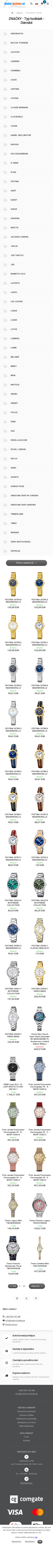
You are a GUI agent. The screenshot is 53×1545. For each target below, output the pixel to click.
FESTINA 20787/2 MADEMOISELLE (40, 815)
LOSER (14, 320)
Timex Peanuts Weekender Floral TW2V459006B (13, 1266)
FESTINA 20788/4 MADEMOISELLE (40, 729)
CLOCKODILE (17, 117)
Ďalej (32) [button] (35, 1286)
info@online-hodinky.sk (15, 1320)
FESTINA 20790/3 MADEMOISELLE (40, 600)
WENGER (15, 532)
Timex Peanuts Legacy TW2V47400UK (39, 1221)
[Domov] (15, 4)
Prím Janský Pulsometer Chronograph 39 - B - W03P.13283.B (13, 1132)
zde (36, 1537)
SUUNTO (15, 477)
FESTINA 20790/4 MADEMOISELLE (13, 600)
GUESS (14, 209)
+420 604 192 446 (12, 1316)
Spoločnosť (26, 1433)
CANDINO (15, 61)
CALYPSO (15, 52)
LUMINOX (15, 338)
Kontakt (26, 1440)
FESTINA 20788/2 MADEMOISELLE (40, 772)
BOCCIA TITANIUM (19, 43)
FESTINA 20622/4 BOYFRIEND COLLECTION (40, 902)
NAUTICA (15, 385)
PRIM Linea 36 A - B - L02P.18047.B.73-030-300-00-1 (13, 1086)
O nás (26, 1437)
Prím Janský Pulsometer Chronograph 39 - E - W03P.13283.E (40, 1177)
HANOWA (15, 218)
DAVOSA (15, 144)
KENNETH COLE (18, 274)
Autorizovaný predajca (23, 1335)
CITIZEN (14, 98)
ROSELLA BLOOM (19, 440)
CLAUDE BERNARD (19, 107)
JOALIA (14, 246)
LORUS (14, 311)
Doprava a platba (26, 1415)
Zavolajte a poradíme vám (25, 1360)
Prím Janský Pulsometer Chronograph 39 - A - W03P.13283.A (40, 1086)
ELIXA (13, 172)
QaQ (13, 431)
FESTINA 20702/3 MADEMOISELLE (40, 858)
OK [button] (40, 1542)
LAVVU (14, 292)
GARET (14, 200)
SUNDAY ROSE (17, 486)
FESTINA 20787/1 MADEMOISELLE (13, 858)
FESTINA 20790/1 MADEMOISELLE (40, 643)
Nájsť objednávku (26, 1426)
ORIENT (14, 403)
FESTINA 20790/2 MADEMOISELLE (13, 643)
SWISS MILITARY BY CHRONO (24, 495)
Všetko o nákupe (26, 1408)
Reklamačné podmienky (27, 1419)
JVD (12, 264)
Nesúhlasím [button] (30, 1542)
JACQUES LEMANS (19, 237)
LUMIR (14, 348)
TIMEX (14, 523)
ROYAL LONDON (18, 449)
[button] (17, 1298)
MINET (14, 366)
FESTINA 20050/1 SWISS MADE (40, 990)
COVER (14, 126)
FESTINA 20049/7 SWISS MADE (13, 1035)
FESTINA (15, 181)
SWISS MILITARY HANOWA (23, 505)
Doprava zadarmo (21, 1373)
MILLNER (15, 357)
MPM (13, 375)
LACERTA (15, 283)
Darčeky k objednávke (23, 1349)
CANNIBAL (16, 70)
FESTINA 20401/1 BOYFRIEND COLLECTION (13, 991)
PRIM (13, 422)
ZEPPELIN (15, 551)
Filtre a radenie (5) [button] (25, 563)
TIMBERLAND (17, 514)
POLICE (14, 412)
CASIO (14, 80)
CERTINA (15, 89)
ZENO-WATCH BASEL (21, 542)
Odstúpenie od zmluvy (26, 1422)
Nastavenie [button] (16, 1542)
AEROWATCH (17, 33)
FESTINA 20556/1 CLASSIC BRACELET (39, 947)
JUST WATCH (17, 255)
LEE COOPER (17, 301)
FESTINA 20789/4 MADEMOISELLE (40, 686)
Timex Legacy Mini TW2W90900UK (13, 1221)
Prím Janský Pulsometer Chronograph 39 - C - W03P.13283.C (40, 1132)
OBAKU (14, 394)
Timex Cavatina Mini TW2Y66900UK (40, 1264)
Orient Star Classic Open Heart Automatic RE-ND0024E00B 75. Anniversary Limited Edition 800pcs (40, 1039)
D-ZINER (14, 163)
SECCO (14, 458)
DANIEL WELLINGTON (21, 135)
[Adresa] (26, 1457)
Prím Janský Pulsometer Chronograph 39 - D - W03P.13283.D (13, 1177)
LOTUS (14, 329)
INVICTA (14, 227)
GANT (13, 191)
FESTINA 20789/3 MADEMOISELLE (13, 729)
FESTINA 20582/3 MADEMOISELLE (13, 947)
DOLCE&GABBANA (19, 154)
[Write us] (26, 1479)
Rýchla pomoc (11, 1324)
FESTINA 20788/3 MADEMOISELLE (13, 772)
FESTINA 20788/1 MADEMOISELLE (13, 815)
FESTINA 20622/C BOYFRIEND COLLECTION (13, 902)
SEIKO (13, 468)
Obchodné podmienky (26, 1411)
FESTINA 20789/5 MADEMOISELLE (13, 686)
